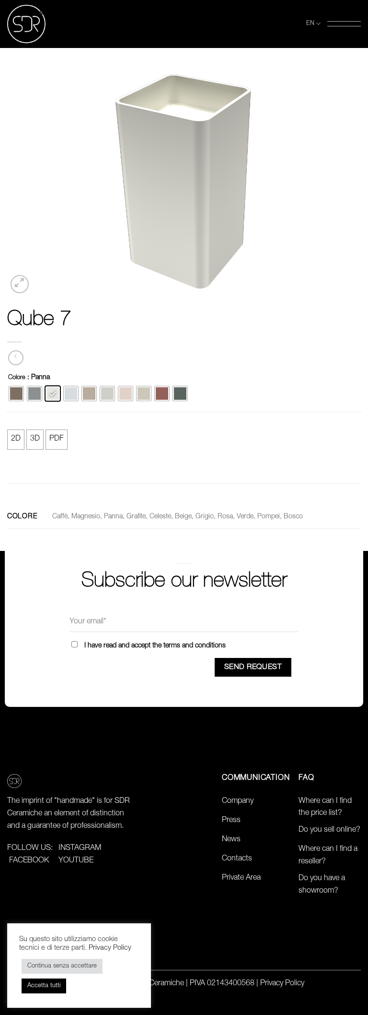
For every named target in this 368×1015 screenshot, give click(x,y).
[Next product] (15, 357)
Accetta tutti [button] (43, 986)
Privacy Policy (282, 984)
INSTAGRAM (79, 848)
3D (35, 439)
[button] (344, 23)
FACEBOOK (29, 861)
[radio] (16, 393)
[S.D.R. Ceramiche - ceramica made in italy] (26, 24)
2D (16, 439)
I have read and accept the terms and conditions (155, 646)
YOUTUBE (75, 861)
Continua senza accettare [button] (62, 966)
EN (310, 24)
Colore (16, 378)
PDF (56, 439)
